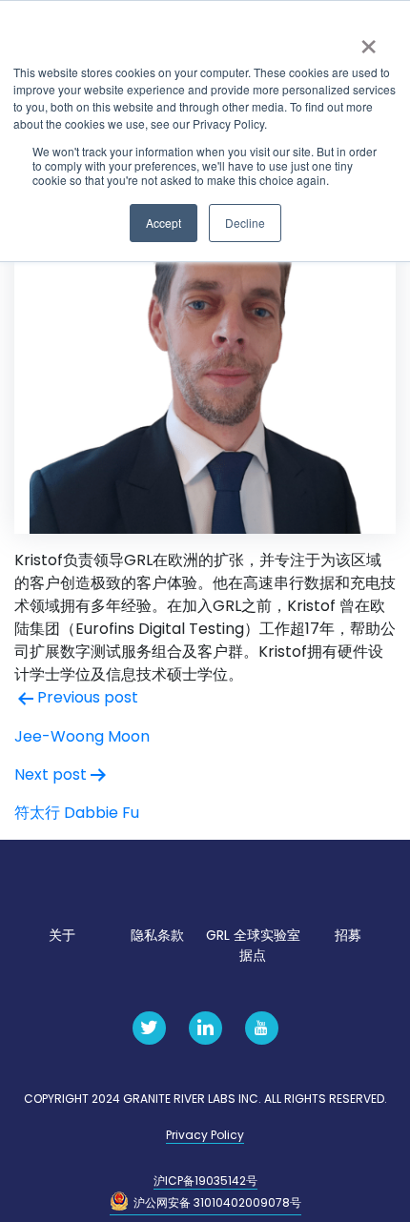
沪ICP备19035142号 (205, 1180)
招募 (348, 935)
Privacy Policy (205, 1135)
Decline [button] (245, 222)
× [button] (368, 40)
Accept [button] (163, 222)
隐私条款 (157, 935)
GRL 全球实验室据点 (253, 945)
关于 (62, 935)
